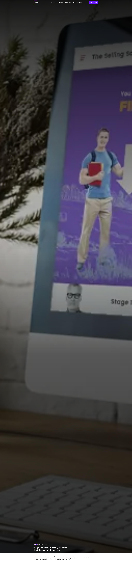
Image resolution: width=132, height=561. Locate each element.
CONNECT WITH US (93, 2)
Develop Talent (60, 2)
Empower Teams (68, 2)
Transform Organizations (77, 2)
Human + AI (53, 2)
